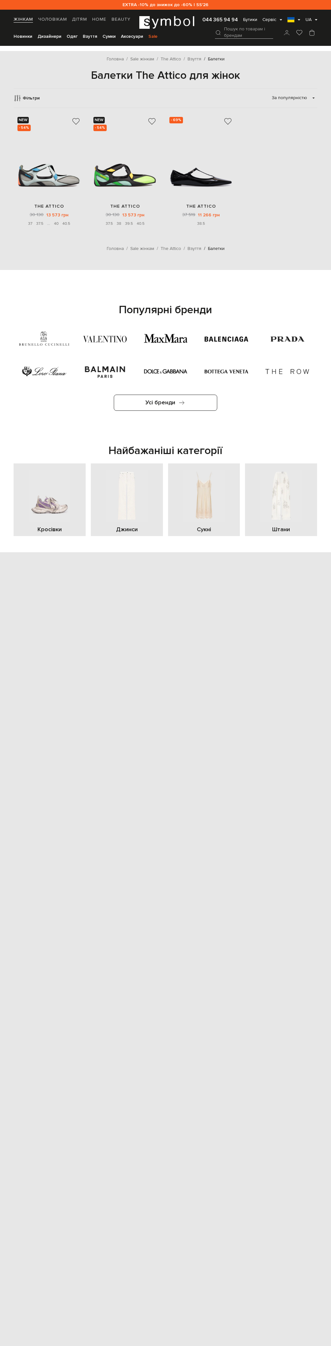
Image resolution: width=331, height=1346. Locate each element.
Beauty (121, 19)
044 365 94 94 (220, 19)
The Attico (49, 206)
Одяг (72, 36)
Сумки (109, 36)
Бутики (250, 20)
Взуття (90, 36)
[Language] (293, 21)
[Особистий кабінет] (286, 33)
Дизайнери (49, 36)
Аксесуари (132, 36)
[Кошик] (311, 33)
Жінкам (23, 19)
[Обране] (299, 33)
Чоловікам (52, 19)
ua (308, 20)
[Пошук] (218, 32)
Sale (152, 36)
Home (99, 19)
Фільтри (31, 98)
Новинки (23, 36)
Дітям (79, 19)
